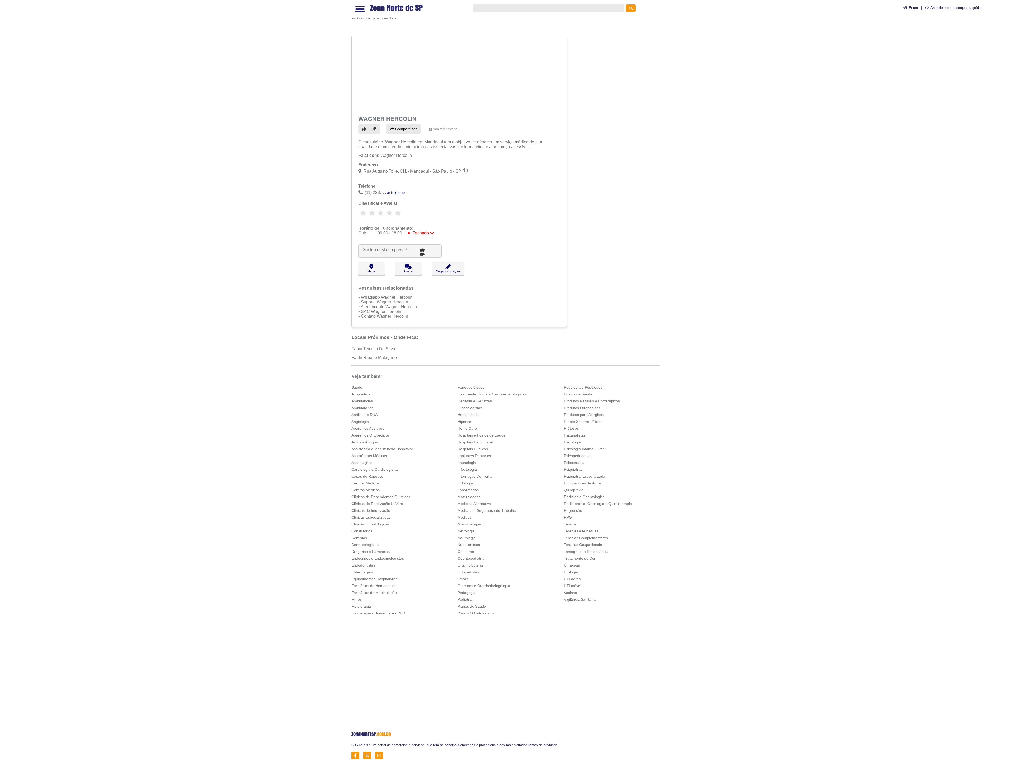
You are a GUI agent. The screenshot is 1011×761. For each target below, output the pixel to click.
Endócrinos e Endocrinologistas (377, 558)
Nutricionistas (469, 545)
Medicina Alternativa (474, 504)
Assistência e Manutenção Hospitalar (382, 449)
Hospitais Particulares (476, 442)
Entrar (913, 8)
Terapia (570, 524)
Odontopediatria (471, 558)
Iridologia (465, 483)
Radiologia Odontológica (584, 497)
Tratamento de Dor (580, 558)
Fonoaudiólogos (471, 387)
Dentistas (359, 538)
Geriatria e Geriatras (475, 401)
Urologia (571, 572)
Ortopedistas (468, 572)
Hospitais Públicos (473, 449)
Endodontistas (363, 565)
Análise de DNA (364, 415)
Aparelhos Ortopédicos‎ (370, 435)
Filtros (356, 599)
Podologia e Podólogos (583, 387)
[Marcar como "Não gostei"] (375, 129)
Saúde (356, 387)
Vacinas (570, 592)
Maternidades (469, 497)
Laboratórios (468, 490)
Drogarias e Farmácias (370, 551)
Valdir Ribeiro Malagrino (374, 357)
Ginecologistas (470, 408)
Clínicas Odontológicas (370, 524)
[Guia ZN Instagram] (380, 756)
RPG (568, 517)
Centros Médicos (365, 483)
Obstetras (466, 551)
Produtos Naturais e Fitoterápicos (592, 401)
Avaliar (408, 271)
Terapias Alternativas (581, 531)
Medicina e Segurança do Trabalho (487, 510)
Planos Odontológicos (476, 613)
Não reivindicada (445, 129)
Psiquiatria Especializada (584, 476)
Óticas (463, 579)
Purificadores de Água (582, 483)
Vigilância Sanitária (580, 599)
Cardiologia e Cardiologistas (374, 469)
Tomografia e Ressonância (586, 551)
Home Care (467, 428)
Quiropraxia (573, 490)
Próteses (571, 428)
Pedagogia (466, 592)
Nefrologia (466, 531)
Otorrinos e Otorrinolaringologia (484, 586)
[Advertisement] (460, 74)
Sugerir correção (448, 271)
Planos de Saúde (472, 606)
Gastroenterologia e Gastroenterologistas (492, 394)
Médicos (465, 517)
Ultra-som (572, 565)
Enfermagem (362, 572)
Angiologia (360, 421)
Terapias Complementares (586, 538)
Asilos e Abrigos (364, 442)
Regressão (573, 510)
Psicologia (572, 442)
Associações (361, 462)
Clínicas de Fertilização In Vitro (377, 504)
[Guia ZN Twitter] (368, 756)
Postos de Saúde (578, 394)
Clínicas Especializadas (370, 517)
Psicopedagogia (577, 456)
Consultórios (361, 531)
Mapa (371, 271)
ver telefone (395, 192)
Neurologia (467, 538)
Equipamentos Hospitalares (374, 579)
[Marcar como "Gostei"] (365, 129)
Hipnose (464, 421)
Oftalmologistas (470, 565)
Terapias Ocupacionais (583, 545)
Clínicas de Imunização (370, 510)
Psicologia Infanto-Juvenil (585, 449)
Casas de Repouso (367, 476)
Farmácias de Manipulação (374, 592)
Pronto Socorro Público (583, 421)
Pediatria (465, 599)
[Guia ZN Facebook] (356, 756)
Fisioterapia (361, 606)
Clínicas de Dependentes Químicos (380, 497)
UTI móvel (572, 586)
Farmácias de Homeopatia (373, 586)
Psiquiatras (573, 469)
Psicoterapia (574, 462)
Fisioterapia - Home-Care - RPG (378, 613)
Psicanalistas (575, 435)
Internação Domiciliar (475, 476)
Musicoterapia (469, 524)
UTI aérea (572, 579)
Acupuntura (361, 394)
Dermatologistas (365, 545)
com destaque (956, 8)
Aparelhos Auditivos (367, 428)
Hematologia (468, 415)
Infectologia (467, 469)
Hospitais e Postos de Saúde (482, 435)
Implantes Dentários (474, 456)
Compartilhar (405, 129)
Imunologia (467, 462)
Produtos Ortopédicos (582, 408)
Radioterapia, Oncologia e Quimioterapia (598, 504)
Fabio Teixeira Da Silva (373, 349)
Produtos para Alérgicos (584, 415)
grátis (976, 8)
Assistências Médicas (369, 456)
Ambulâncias (362, 401)
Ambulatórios (362, 408)
